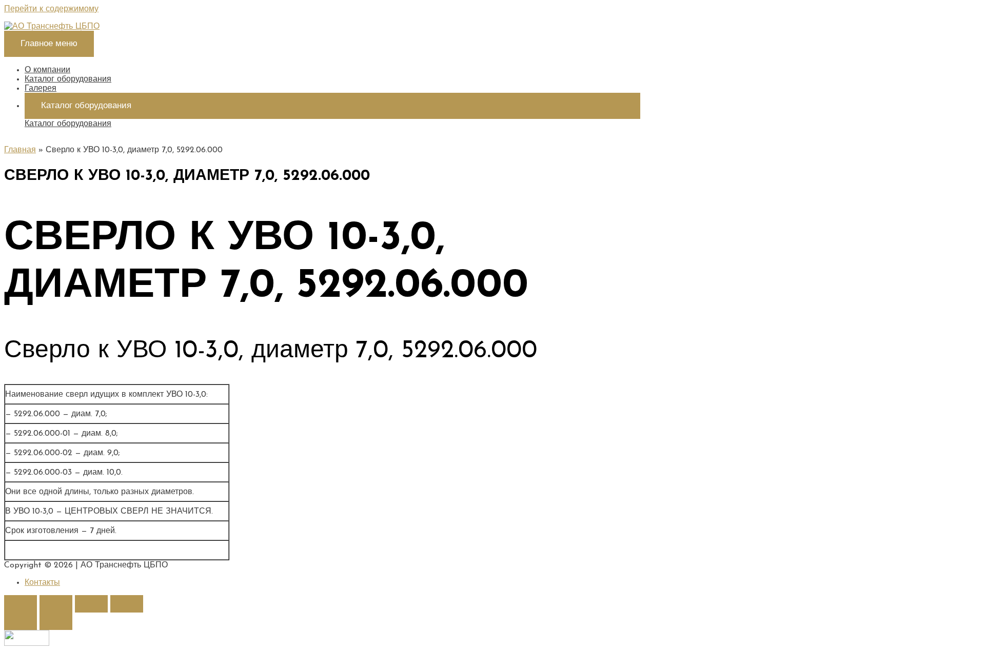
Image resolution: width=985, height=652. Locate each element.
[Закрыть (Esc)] (20, 604)
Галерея (40, 89)
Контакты (42, 583)
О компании (47, 70)
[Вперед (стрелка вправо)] (56, 621)
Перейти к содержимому (51, 9)
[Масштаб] (126, 604)
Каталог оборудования (68, 79)
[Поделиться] (56, 604)
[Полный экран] (91, 604)
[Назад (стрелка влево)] (20, 621)
